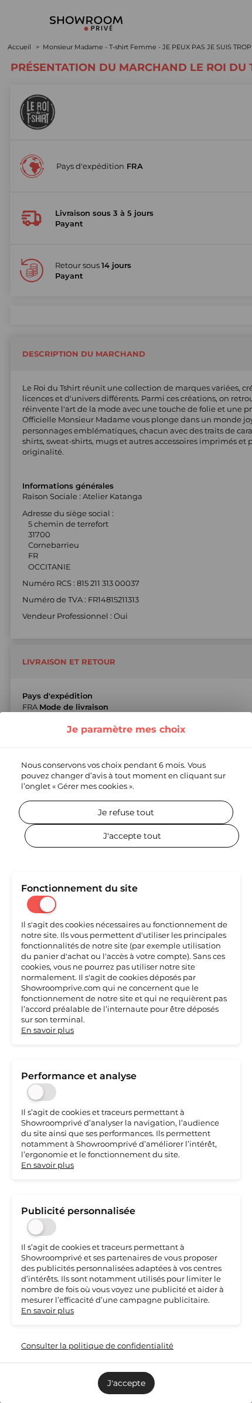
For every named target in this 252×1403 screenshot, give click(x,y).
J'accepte (126, 1383)
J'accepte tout (132, 836)
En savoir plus (47, 1030)
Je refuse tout (126, 812)
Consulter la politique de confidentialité (97, 1345)
